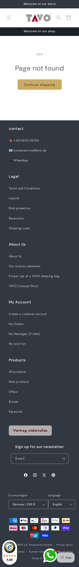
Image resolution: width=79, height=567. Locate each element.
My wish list (17, 343)
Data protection (20, 208)
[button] (9, 17)
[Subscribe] (63, 458)
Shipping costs (19, 228)
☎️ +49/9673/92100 (24, 140)
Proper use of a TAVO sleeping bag (34, 276)
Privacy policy (65, 544)
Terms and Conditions (24, 188)
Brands (14, 401)
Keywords (16, 411)
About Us (15, 256)
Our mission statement (24, 266)
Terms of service (41, 558)
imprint (14, 198)
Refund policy (65, 551)
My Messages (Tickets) (24, 334)
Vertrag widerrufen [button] (30, 430)
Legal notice (18, 551)
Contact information (40, 551)
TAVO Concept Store (23, 286)
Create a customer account (28, 314)
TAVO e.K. (22, 544)
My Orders (16, 324)
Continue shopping (39, 84)
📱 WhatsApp (18, 160)
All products (17, 371)
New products (19, 381)
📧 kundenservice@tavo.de (28, 150)
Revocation (16, 218)
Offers (13, 392)
